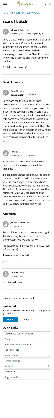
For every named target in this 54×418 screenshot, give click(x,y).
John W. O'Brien (17, 30)
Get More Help (12, 349)
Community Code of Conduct (19, 333)
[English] (26, 3)
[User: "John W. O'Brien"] (6, 32)
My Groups (10, 371)
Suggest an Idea (12, 377)
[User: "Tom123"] (6, 93)
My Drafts (27, 366)
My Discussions (12, 360)
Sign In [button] (10, 319)
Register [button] (28, 319)
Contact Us (10, 339)
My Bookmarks (27, 355)
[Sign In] (49, 3)
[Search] (44, 3)
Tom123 (14, 91)
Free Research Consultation (18, 344)
